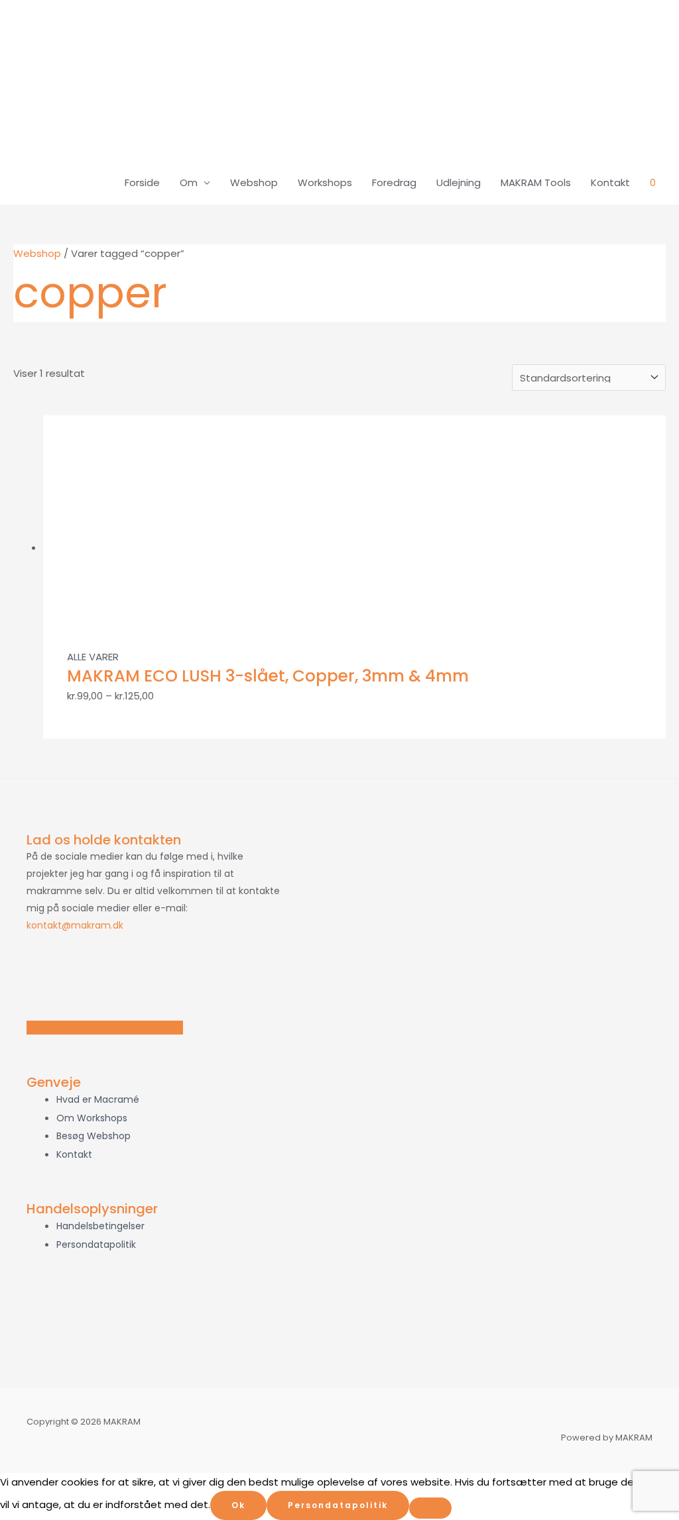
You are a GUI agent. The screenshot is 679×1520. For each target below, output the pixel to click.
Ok (238, 1505)
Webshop (254, 182)
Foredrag (394, 182)
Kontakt (610, 182)
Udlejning (458, 182)
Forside (142, 182)
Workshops (325, 182)
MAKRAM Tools (536, 182)
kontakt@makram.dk (75, 925)
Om (189, 182)
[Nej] (430, 1508)
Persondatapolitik (338, 1505)
